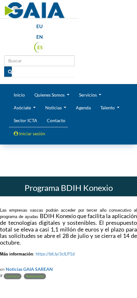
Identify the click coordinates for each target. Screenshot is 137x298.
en (39, 37)
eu (39, 26)
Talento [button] (108, 107)
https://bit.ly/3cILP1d (55, 253)
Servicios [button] (88, 95)
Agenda (83, 107)
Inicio (19, 95)
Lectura (12, 276)
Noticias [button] (54, 107)
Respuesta (35, 276)
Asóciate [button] (23, 107)
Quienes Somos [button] (50, 95)
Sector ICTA (25, 120)
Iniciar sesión (31, 133)
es (40, 47)
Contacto (56, 120)
